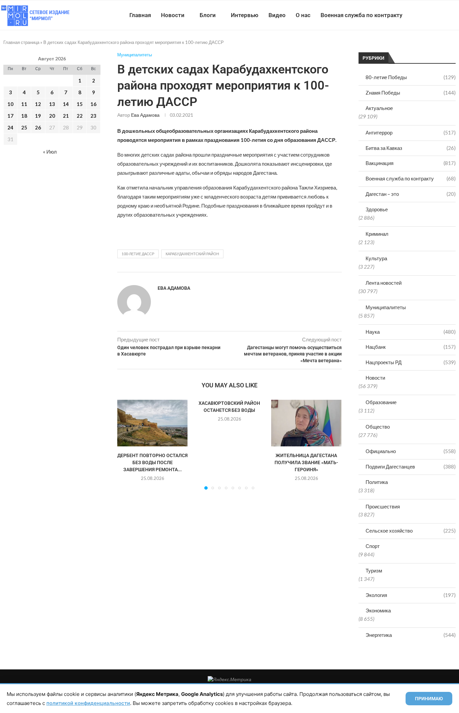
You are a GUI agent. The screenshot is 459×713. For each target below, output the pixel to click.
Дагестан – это (411, 194)
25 (24, 127)
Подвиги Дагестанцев (411, 466)
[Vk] (431, 15)
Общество (378, 427)
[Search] (455, 15)
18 (24, 116)
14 (66, 104)
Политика (377, 482)
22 (80, 116)
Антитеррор (411, 132)
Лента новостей (384, 283)
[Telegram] (438, 15)
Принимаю (429, 698)
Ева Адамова (145, 115)
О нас (303, 15)
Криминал (377, 234)
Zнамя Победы (411, 93)
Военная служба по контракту (361, 15)
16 (93, 104)
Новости (172, 15)
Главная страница (21, 42)
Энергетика (411, 635)
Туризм (374, 570)
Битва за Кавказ (411, 148)
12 (38, 104)
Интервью (244, 15)
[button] (126, 444)
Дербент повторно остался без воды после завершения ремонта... (152, 462)
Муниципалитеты (386, 307)
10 (10, 104)
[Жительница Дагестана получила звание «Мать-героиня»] (306, 423)
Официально (411, 451)
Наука (411, 332)
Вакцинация (411, 163)
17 (10, 116)
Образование (381, 402)
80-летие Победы (411, 77)
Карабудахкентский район (192, 254)
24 (10, 127)
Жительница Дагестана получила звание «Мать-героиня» (306, 462)
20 (52, 116)
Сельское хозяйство (411, 531)
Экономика (378, 610)
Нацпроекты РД (411, 362)
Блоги (208, 15)
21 (66, 116)
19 (38, 116)
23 (93, 116)
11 (24, 104)
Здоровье (377, 209)
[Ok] (445, 15)
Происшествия (383, 506)
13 (52, 104)
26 (38, 127)
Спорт (373, 546)
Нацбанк (411, 347)
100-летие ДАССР (138, 254)
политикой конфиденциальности (88, 703)
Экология (411, 595)
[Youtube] (424, 15)
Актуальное (379, 108)
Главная (140, 15)
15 (80, 104)
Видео (277, 15)
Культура (376, 258)
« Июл (50, 152)
